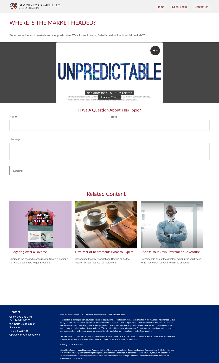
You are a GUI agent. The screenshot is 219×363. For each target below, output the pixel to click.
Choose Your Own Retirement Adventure (170, 252)
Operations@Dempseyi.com (24, 334)
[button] (161, 6)
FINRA (63, 352)
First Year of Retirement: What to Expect (104, 252)
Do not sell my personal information (123, 339)
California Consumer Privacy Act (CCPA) (147, 336)
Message (15, 139)
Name (13, 116)
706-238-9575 (25, 316)
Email (114, 116)
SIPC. (69, 352)
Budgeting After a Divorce (28, 252)
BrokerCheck (119, 314)
